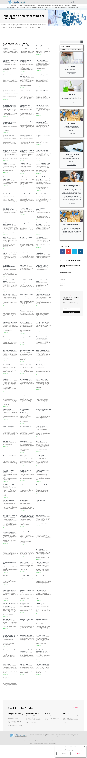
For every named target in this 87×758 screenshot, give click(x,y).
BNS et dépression (41, 395)
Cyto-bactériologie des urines (26, 427)
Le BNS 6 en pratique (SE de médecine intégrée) (27, 75)
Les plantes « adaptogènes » (27, 121)
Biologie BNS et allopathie (42, 350)
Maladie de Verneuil (8, 194)
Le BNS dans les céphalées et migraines (10, 485)
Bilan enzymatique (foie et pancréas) (10, 516)
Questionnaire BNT (24, 45)
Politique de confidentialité (34, 740)
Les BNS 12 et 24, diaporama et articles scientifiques (10, 636)
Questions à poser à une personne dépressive (42, 378)
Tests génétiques (40, 364)
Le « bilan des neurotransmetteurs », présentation (9, 178)
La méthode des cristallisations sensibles (9, 266)
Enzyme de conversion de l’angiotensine (9, 378)
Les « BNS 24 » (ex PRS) (26, 280)
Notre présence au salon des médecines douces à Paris (27, 516)
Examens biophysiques (42, 576)
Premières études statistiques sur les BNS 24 (43, 650)
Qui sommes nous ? (13, 5)
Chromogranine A (24, 252)
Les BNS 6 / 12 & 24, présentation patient (8, 223)
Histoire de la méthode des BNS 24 (10, 252)
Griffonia (38, 441)
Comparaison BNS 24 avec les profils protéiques (26, 620)
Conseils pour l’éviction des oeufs (43, 136)
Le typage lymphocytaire (42, 75)
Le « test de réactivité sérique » (41, 280)
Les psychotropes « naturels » (40, 209)
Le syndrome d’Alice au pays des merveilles (27, 61)
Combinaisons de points (9, 590)
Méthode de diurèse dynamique (25, 106)
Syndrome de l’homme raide (10, 75)
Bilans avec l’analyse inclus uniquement (16, 7)
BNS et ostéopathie (41, 590)
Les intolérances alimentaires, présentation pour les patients (10, 122)
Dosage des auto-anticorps (43, 294)
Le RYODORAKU (24, 664)
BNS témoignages (24, 603)
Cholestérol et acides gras (10, 322)
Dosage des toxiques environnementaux (25, 91)
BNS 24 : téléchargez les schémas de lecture (42, 121)
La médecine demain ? (25, 364)
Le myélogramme (24, 395)
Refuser (78, 753)
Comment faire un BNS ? (42, 309)
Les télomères (23, 176)
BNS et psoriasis (7, 619)
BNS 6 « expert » (40, 60)
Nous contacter (34, 2)
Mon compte (52, 2)
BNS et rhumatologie (8, 500)
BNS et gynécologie (25, 531)
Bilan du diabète (24, 265)
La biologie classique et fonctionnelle (26, 5)
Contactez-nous (60, 740)
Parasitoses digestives (42, 150)
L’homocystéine (7, 409)
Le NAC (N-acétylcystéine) (43, 163)
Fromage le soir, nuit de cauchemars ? (26, 238)
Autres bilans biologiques (26, 576)
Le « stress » (6, 364)
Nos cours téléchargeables (43, 9)
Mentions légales (42, 740)
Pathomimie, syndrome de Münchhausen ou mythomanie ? (15, 715)
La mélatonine (39, 531)
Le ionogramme (24, 500)
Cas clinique (6, 163)
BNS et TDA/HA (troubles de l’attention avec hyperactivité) (10, 605)
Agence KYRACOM (54, 743)
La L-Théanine (23, 441)
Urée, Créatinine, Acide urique (9, 280)
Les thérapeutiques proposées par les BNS (25, 378)
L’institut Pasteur (40, 635)
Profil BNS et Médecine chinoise (42, 620)
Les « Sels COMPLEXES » (42, 664)
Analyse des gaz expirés (42, 105)
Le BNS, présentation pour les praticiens (26, 295)
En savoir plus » (5, 57)
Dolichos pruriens (24, 163)
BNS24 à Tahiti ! (24, 562)
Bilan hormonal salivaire (9, 350)
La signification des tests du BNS (27, 591)
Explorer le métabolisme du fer (27, 351)
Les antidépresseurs (8, 135)
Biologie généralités (41, 194)
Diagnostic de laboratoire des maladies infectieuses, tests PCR (43, 178)
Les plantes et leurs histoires (44, 5)
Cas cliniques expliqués (26, 635)
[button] (84, 746)
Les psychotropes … (25, 322)
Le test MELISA (40, 455)
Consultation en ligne (73, 7)
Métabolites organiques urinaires (9, 471)
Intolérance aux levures (26, 135)
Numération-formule (25, 208)
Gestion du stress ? (25, 194)
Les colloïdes (6, 664)
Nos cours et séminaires (57, 5)
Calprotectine (39, 237)
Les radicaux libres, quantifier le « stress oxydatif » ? (25, 411)
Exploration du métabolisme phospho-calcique (43, 410)
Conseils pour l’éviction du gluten (10, 151)
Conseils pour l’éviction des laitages (27, 151)
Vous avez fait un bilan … (9, 90)
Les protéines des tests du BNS (26, 309)
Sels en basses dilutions (42, 484)
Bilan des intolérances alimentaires (42, 252)
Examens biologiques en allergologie (42, 471)
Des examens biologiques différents (42, 223)
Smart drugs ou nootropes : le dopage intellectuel (43, 337)
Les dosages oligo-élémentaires (41, 501)
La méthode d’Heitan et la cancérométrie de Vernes (9, 106)
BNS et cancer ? (7, 441)
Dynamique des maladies (9, 650)
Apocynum (62, 283)
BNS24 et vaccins (40, 603)
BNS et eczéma (23, 455)
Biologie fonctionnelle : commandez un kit (9, 427)
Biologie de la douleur (8, 548)
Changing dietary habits (65, 272)
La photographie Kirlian (26, 223)
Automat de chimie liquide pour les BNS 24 (26, 650)
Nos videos (67, 5)
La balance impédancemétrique (8, 678)
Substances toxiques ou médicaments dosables (9, 531)
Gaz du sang (23, 484)
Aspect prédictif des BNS (9, 309)
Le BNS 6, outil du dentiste (26, 548)
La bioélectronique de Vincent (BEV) (41, 548)
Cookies (56, 740)
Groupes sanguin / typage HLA (10, 456)
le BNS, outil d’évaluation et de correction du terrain (43, 266)
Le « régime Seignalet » (26, 337)
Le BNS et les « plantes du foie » (9, 563)
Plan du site (51, 740)
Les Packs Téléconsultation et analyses (58, 7)
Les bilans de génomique (42, 562)
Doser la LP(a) (39, 45)
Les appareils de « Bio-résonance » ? (25, 471)
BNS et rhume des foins (9, 576)
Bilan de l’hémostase (8, 294)
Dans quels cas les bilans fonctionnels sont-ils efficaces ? (9, 47)
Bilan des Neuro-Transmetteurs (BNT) (8, 209)
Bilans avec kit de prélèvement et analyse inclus (37, 7)
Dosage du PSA (7, 337)
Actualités (73, 5)
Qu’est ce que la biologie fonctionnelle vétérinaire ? (43, 91)
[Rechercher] (81, 42)
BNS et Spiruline (40, 515)
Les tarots (62, 278)
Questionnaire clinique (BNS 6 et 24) (10, 61)
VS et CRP (5, 237)
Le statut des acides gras (9, 395)
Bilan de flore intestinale (42, 322)
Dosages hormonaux (41, 426)
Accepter (63, 753)
